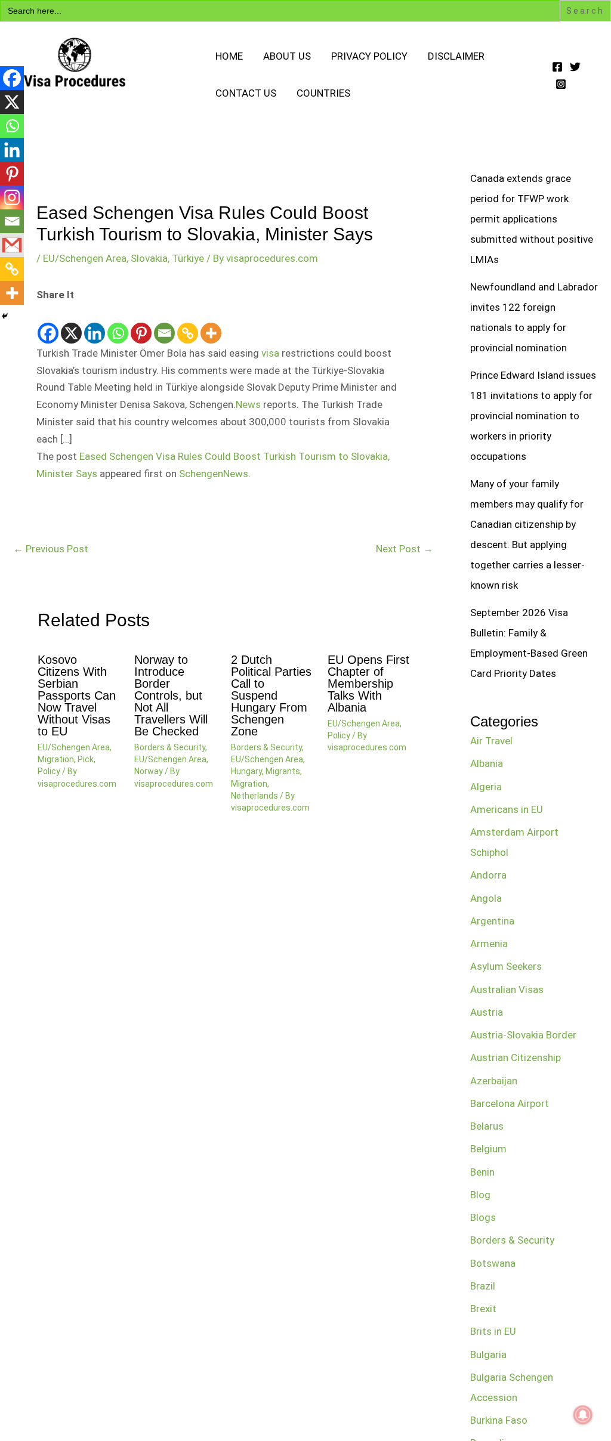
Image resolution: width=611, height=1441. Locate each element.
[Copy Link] (187, 324)
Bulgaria (488, 1354)
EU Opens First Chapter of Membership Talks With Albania (368, 683)
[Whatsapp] (117, 324)
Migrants (283, 771)
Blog (480, 1195)
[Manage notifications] (583, 1414)
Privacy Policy (369, 56)
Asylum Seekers (506, 966)
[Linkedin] (94, 324)
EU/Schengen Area (84, 258)
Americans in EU (506, 809)
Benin (482, 1172)
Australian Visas (507, 989)
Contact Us (245, 93)
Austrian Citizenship (515, 1057)
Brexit (483, 1309)
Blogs (483, 1217)
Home (229, 56)
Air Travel (491, 741)
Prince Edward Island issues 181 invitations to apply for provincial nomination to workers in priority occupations (533, 415)
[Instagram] (561, 84)
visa (270, 353)
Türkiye (188, 258)
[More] (210, 324)
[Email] (164, 324)
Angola (486, 898)
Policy (49, 771)
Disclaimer (456, 56)
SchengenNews (213, 474)
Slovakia (149, 258)
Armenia (489, 944)
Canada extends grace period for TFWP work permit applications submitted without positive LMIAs (531, 218)
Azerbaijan (493, 1081)
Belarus (487, 1126)
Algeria (486, 787)
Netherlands (254, 795)
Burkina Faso (498, 1420)
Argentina (492, 921)
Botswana (493, 1263)
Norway (148, 771)
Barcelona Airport (509, 1103)
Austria (486, 1012)
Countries (323, 93)
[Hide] (5, 316)
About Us (287, 56)
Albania (486, 763)
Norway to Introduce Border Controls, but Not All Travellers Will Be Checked (171, 695)
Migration (56, 759)
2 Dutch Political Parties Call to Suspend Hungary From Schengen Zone (271, 695)
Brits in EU (493, 1331)
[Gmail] (12, 245)
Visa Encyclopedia (108, 98)
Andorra (488, 875)
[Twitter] (575, 66)
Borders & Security (169, 747)
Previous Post (50, 549)
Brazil (482, 1286)
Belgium (488, 1149)
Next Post (404, 549)
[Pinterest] (141, 324)
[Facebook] (557, 66)
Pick (86, 759)
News (248, 404)
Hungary (246, 771)
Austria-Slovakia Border (523, 1035)
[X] (71, 324)
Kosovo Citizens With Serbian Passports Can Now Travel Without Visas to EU (77, 695)
